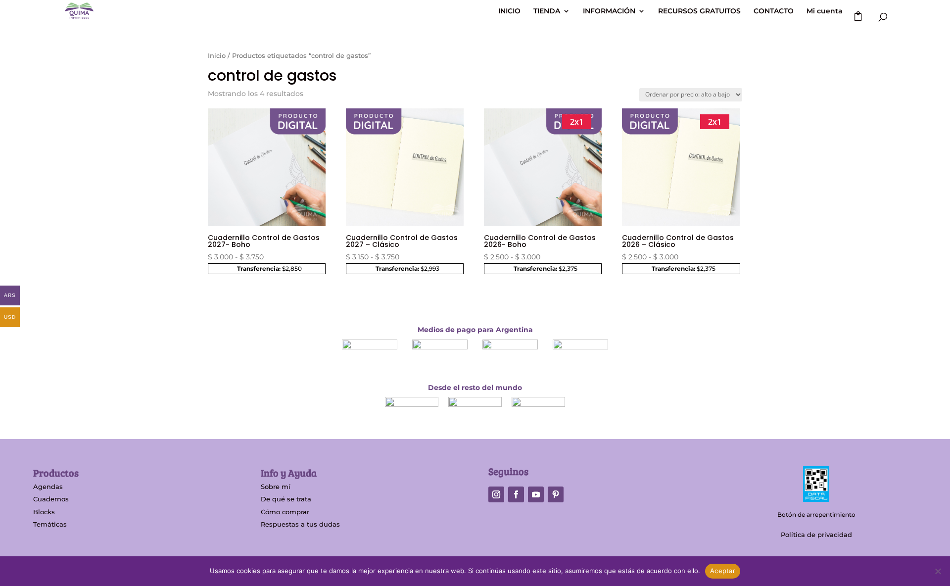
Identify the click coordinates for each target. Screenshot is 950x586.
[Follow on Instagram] (496, 494)
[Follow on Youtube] (536, 494)
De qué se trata (286, 499)
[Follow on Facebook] (516, 494)
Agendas (48, 486)
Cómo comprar (285, 512)
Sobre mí (275, 486)
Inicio (217, 55)
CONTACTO (774, 11)
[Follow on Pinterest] (556, 494)
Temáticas (50, 524)
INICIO (509, 11)
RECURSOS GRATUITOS (699, 11)
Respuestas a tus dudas (300, 524)
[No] (938, 571)
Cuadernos (51, 499)
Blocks (44, 512)
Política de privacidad (816, 534)
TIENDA (546, 11)
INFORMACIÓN (609, 11)
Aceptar (722, 571)
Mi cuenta (825, 11)
